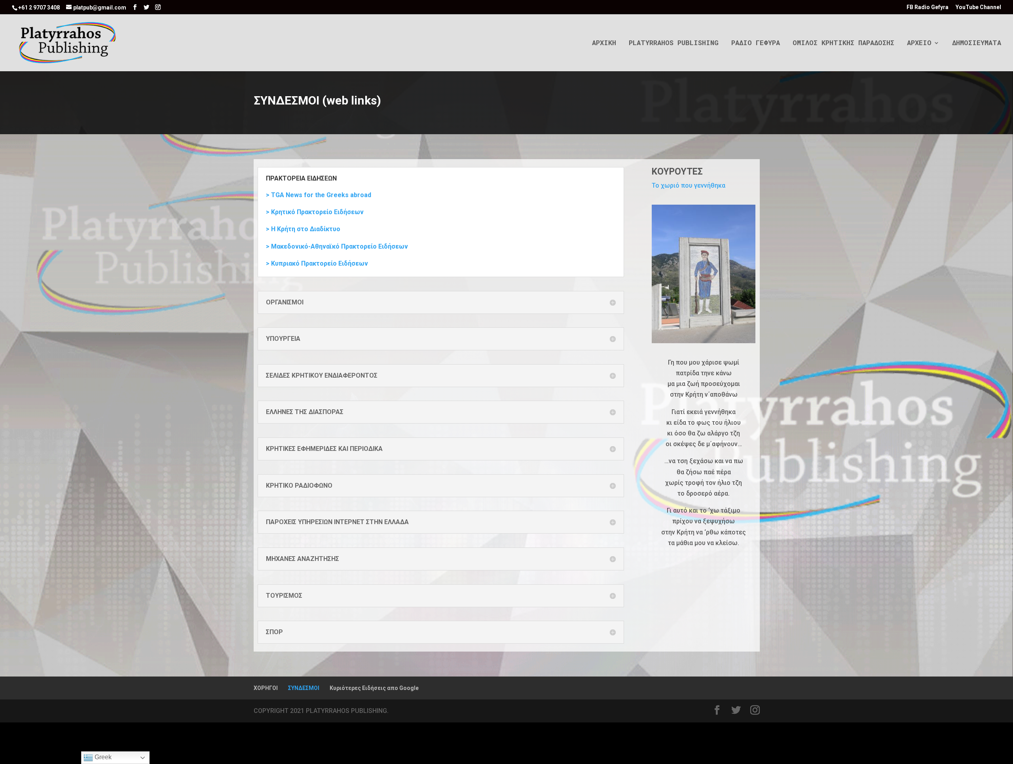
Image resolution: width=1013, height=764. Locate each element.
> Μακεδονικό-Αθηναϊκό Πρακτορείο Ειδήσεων (337, 246)
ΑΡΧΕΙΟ (919, 43)
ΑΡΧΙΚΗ (604, 43)
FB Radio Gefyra (928, 7)
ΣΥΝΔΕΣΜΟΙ (303, 688)
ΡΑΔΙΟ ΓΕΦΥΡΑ (755, 43)
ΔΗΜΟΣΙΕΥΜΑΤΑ (976, 43)
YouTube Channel (978, 7)
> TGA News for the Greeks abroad (318, 195)
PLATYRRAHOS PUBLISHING (674, 43)
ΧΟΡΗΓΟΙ (266, 688)
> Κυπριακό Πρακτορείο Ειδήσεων (317, 263)
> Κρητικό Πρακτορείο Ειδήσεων (315, 212)
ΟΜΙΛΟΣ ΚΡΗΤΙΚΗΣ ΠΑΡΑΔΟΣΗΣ (843, 43)
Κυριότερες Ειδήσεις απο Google (374, 688)
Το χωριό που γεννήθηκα (688, 185)
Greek (102, 757)
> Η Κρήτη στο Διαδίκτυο (303, 229)
